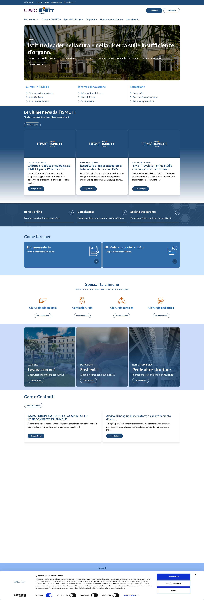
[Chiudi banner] (195, 574)
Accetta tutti (174, 577)
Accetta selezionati (173, 584)
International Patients (39, 101)
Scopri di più (36, 380)
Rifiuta (173, 590)
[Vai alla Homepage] (39, 10)
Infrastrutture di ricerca (92, 93)
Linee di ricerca (88, 97)
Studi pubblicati (88, 101)
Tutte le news (32, 125)
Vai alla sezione (43, 316)
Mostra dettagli (130, 595)
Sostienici (172, 11)
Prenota (154, 11)
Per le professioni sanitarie (145, 97)
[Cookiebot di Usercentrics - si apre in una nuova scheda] (20, 595)
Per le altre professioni (143, 101)
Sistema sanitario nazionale (41, 93)
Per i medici (138, 93)
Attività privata (36, 97)
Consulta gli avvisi (33, 405)
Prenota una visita (37, 65)
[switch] (72, 595)
